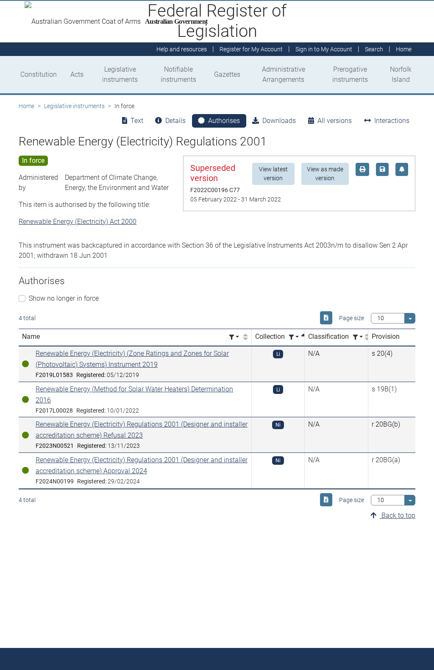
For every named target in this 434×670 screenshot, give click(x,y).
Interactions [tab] (391, 121)
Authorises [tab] (224, 121)
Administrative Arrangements (283, 74)
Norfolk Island (401, 74)
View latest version (273, 173)
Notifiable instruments (178, 74)
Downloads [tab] (279, 121)
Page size (351, 318)
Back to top (397, 515)
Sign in (323, 49)
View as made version (325, 173)
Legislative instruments (120, 74)
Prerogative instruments (350, 74)
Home (26, 106)
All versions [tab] (334, 121)
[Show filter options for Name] (234, 337)
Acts (76, 74)
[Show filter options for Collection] (294, 337)
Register (251, 49)
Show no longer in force (64, 298)
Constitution (38, 74)
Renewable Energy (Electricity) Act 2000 (77, 222)
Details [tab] (175, 121)
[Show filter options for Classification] (358, 337)
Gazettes (227, 74)
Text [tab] (137, 121)
